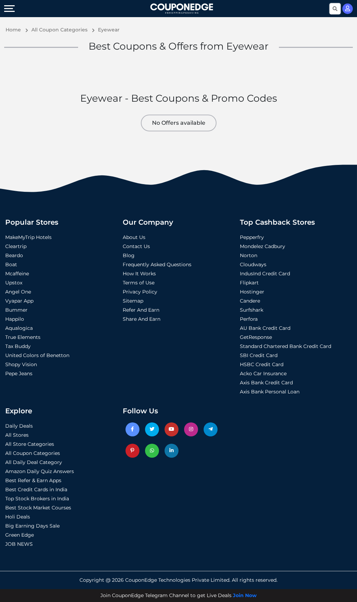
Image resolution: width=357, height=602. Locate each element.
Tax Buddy (18, 346)
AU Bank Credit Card (265, 328)
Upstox (13, 283)
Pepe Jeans (18, 373)
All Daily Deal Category (33, 462)
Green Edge (19, 535)
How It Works (139, 273)
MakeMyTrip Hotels (28, 237)
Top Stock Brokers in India (37, 498)
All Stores (17, 435)
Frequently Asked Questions (157, 264)
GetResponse (256, 337)
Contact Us (136, 246)
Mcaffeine (17, 273)
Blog (129, 255)
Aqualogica (19, 328)
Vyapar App (19, 301)
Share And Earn (141, 319)
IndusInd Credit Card (265, 273)
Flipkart (249, 283)
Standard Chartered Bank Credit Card (285, 346)
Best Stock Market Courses (38, 508)
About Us (134, 237)
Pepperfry (252, 237)
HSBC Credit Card (261, 364)
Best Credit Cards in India (36, 489)
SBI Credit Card (259, 355)
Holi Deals (17, 517)
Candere (250, 301)
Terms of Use (138, 283)
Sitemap (133, 301)
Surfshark (251, 310)
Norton (248, 255)
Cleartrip (15, 246)
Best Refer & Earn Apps (33, 480)
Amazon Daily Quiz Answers (39, 471)
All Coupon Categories (32, 453)
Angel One (18, 292)
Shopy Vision (21, 364)
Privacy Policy (140, 292)
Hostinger (252, 292)
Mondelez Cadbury (262, 246)
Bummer (16, 310)
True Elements (22, 337)
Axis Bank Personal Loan (269, 392)
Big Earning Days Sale (32, 526)
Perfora (249, 319)
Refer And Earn (141, 310)
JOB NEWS (19, 544)
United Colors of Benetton (37, 355)
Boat (11, 264)
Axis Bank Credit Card (266, 382)
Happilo (14, 319)
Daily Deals (19, 426)
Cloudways (253, 264)
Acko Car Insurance (263, 373)
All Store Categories (29, 444)
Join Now (245, 595)
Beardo (14, 255)
